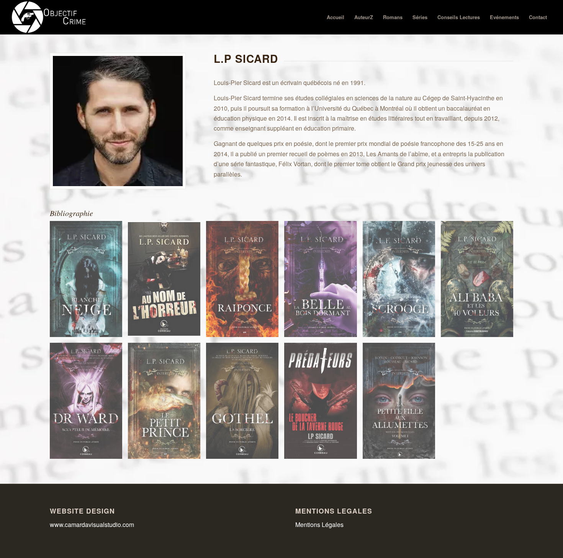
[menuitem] (335, 17)
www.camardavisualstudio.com (93, 524)
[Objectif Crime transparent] (49, 17)
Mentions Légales (319, 524)
